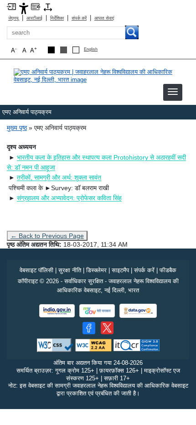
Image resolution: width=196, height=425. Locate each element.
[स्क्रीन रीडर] (35, 6)
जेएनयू (13, 18)
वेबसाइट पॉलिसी (36, 270)
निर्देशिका (57, 18)
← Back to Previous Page (47, 235)
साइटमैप (120, 270)
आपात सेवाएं (104, 18)
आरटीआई (34, 18)
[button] (173, 91)
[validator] (55, 344)
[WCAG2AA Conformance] (93, 344)
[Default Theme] (75, 50)
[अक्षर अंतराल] (47, 6)
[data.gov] (138, 311)
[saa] (98, 75)
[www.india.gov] (57, 310)
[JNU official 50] (107, 327)
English (91, 49)
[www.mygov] (97, 310)
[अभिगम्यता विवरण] (23, 8)
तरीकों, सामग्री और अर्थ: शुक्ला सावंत (59, 177)
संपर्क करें (79, 18)
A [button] (33, 50)
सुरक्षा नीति (69, 270)
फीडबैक (168, 270)
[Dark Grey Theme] (63, 50)
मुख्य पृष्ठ (17, 127)
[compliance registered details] (136, 344)
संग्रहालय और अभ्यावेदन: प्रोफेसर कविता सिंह (69, 198)
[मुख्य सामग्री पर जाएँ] (11, 6)
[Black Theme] (51, 50)
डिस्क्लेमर (96, 270)
